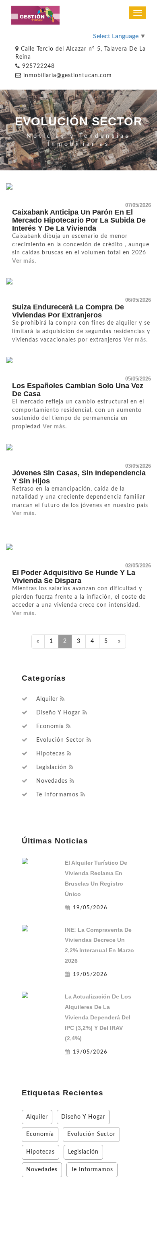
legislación (51, 767)
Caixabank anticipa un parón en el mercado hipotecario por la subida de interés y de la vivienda (79, 220)
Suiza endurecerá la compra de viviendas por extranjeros (68, 311)
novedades (52, 781)
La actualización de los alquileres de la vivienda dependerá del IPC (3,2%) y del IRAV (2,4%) (98, 1017)
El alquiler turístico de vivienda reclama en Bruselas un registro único (96, 878)
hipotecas (50, 754)
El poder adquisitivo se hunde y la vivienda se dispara (73, 577)
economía (50, 726)
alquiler (47, 699)
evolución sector (60, 740)
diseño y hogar (58, 713)
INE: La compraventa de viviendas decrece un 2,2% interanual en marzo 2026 (99, 945)
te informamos (57, 795)
